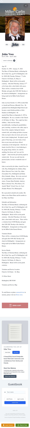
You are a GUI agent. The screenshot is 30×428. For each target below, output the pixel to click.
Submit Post (15, 402)
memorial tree (20, 292)
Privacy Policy (11, 415)
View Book (7, 352)
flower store (19, 295)
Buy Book (16, 352)
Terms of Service (19, 415)
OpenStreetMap (16, 417)
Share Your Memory (10, 376)
